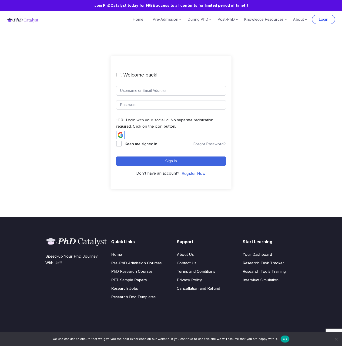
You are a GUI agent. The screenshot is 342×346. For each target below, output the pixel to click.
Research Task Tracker (263, 263)
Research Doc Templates (133, 297)
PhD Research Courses (132, 271)
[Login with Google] (121, 135)
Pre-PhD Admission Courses (136, 263)
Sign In (171, 161)
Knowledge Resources (264, 19)
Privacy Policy (189, 280)
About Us (185, 254)
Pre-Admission (165, 19)
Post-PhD (226, 19)
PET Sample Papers (129, 280)
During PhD (198, 19)
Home (138, 19)
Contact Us (187, 263)
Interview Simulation (260, 280)
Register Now (193, 173)
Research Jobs (124, 288)
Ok (285, 339)
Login (323, 19)
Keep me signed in (141, 144)
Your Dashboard (257, 254)
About (298, 19)
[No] (336, 339)
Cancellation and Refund (198, 288)
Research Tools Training (264, 271)
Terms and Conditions (196, 271)
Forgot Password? (209, 144)
